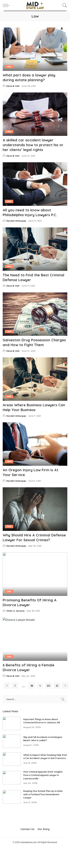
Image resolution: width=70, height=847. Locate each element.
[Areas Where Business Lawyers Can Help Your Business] (35, 379)
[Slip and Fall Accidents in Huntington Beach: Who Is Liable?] (12, 741)
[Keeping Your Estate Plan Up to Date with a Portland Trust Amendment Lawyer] (12, 797)
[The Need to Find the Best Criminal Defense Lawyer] (35, 249)
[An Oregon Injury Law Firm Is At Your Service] (35, 444)
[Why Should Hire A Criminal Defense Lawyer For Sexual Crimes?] (35, 509)
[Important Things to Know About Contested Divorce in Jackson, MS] (12, 723)
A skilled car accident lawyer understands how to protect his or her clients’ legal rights (33, 145)
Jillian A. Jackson (15, 611)
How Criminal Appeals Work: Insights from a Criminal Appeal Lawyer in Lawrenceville (43, 775)
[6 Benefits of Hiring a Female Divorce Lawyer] (35, 639)
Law (9, 66)
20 (48, 685)
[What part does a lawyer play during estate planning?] (35, 49)
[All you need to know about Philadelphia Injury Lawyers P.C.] (35, 184)
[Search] (63, 5)
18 (32, 685)
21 (57, 685)
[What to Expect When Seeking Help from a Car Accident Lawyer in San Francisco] (12, 759)
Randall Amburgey (16, 221)
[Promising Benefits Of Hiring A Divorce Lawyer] (35, 574)
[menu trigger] (7, 5)
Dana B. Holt (12, 86)
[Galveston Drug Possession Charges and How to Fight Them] (35, 314)
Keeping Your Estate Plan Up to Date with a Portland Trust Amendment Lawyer (43, 794)
